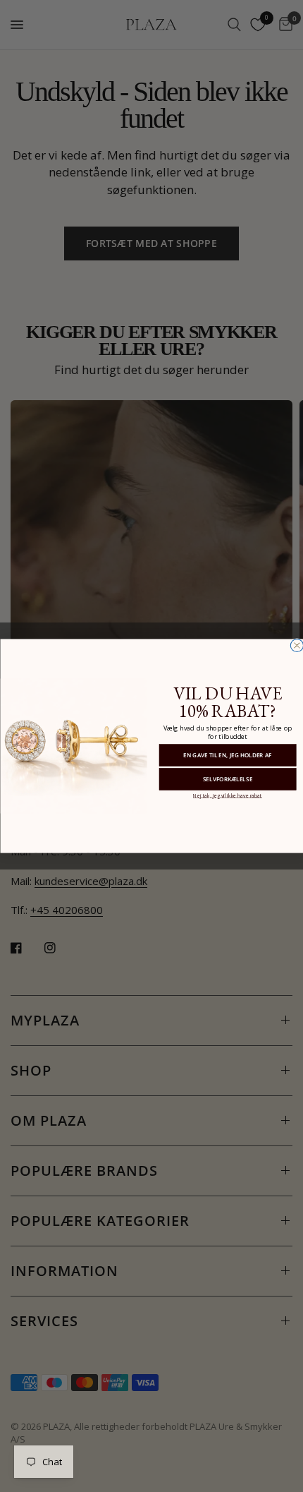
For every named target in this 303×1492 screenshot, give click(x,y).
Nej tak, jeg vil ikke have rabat (226, 795)
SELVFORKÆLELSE (227, 779)
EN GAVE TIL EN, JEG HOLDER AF (227, 755)
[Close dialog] (296, 645)
